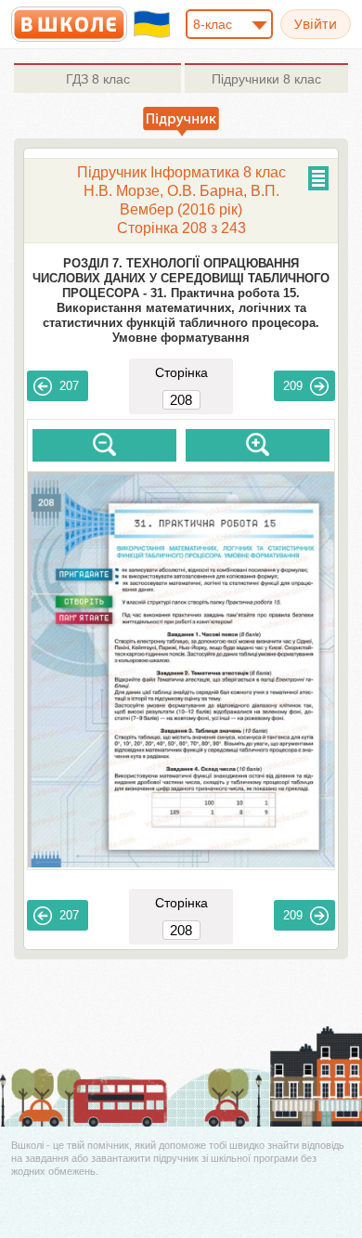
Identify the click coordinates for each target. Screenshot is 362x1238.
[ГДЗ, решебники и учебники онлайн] (69, 24)
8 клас (98, 79)
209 (293, 386)
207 (69, 386)
